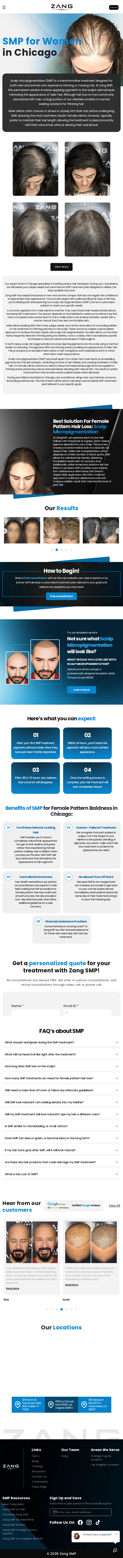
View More (61, 267)
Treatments (40, 1482)
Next (118, 531)
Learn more (82, 690)
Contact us (39, 1476)
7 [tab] (76, 1309)
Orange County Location (101, 1457)
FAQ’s (35, 1456)
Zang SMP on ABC (14, 1509)
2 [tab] (56, 549)
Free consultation (61, 596)
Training (37, 1466)
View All (114, 1205)
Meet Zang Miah (13, 1504)
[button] (4, 7)
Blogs (35, 1461)
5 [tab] (71, 549)
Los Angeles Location (105, 1465)
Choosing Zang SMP (15, 1514)
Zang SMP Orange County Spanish (19, 1531)
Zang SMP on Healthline (18, 1519)
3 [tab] (61, 549)
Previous (4, 531)
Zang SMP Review (13, 1525)
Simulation (39, 1471)
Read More (12, 1288)
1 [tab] (51, 549)
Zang (64, 1456)
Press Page (39, 1487)
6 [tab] (71, 1309)
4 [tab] (66, 549)
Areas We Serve (105, 1449)
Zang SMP (68, 1553)
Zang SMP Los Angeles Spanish (22, 1538)
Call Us (114, 7)
